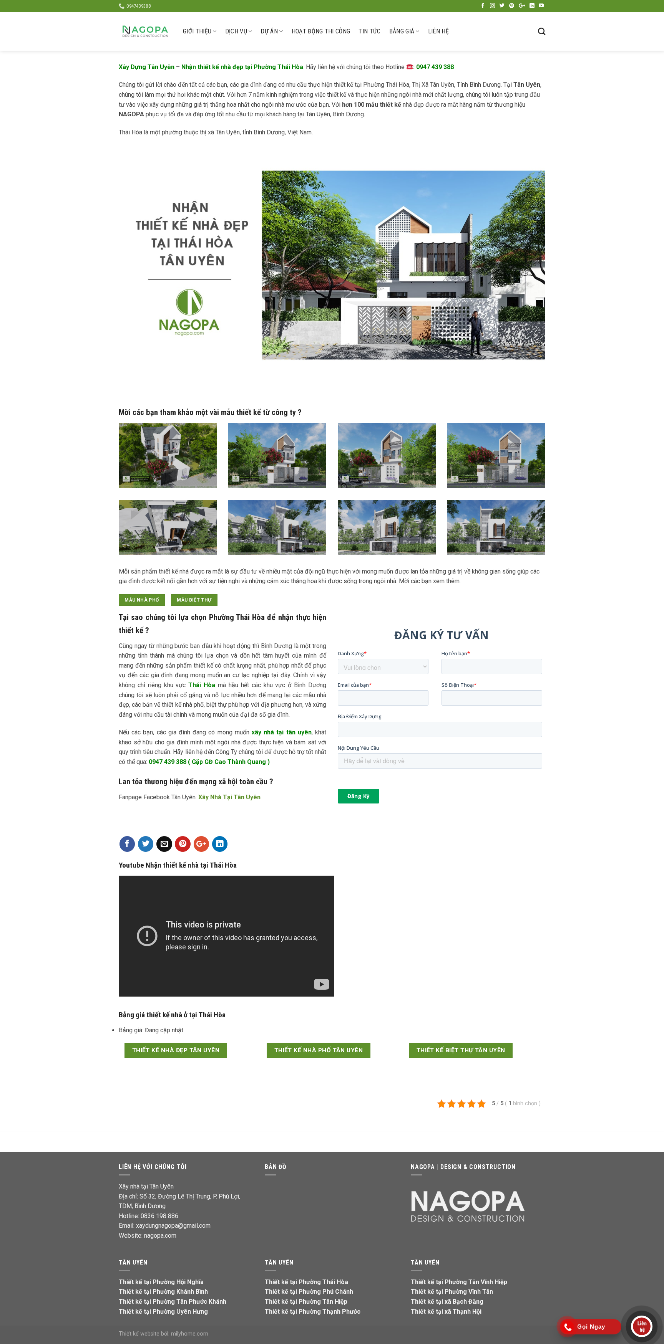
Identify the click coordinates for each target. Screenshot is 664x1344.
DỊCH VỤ (236, 31)
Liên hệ (438, 31)
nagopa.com (160, 1235)
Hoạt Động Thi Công (321, 31)
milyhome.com (189, 1334)
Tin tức (369, 31)
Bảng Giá (402, 31)
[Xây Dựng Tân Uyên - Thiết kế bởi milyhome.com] (145, 31)
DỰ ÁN (269, 31)
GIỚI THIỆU (197, 31)
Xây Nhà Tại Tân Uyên (229, 797)
